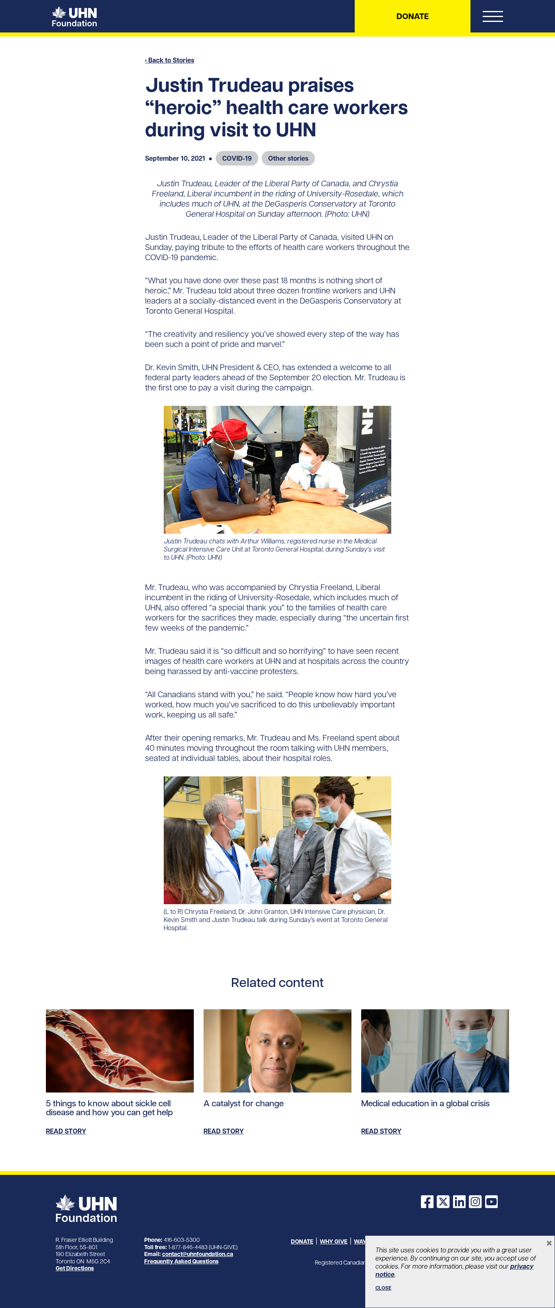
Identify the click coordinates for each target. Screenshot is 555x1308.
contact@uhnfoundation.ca (197, 1254)
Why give (333, 1241)
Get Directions (75, 1268)
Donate (413, 16)
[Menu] (493, 18)
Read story (66, 1131)
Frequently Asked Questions (181, 1261)
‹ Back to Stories (169, 60)
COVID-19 (237, 158)
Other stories (288, 158)
